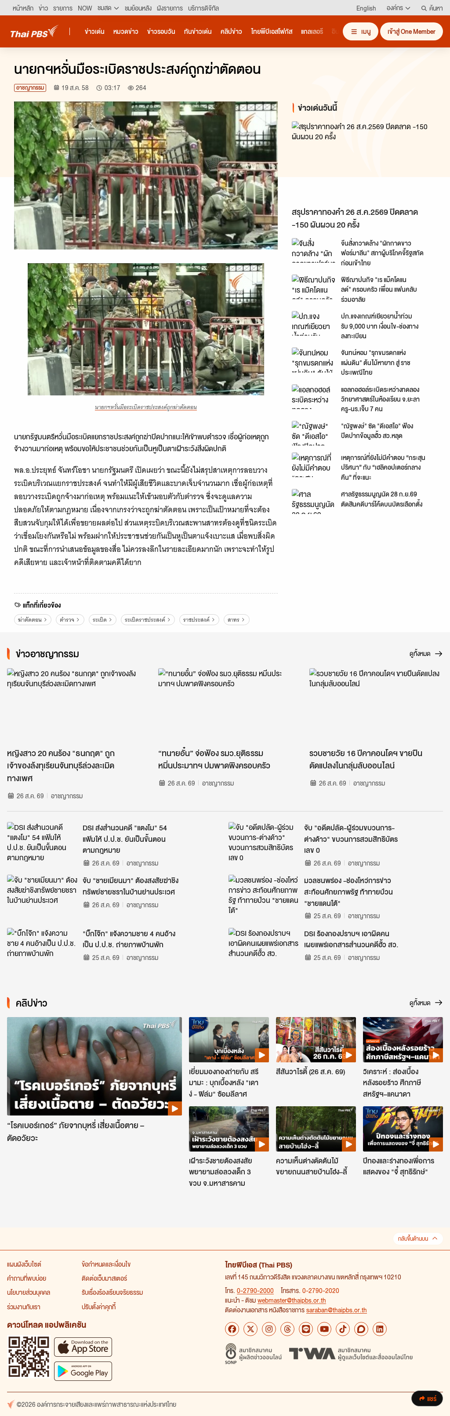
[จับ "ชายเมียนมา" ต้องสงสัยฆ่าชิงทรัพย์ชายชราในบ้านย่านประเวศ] (42, 894)
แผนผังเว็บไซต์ (24, 1264)
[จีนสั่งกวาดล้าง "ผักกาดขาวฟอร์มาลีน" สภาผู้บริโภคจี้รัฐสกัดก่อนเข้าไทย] (314, 250)
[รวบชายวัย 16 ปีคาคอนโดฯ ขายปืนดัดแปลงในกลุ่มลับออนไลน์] (376, 705)
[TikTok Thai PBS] (343, 1329)
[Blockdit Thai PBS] (361, 1329)
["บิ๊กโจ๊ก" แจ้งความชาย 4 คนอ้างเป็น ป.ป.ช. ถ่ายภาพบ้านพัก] (42, 947)
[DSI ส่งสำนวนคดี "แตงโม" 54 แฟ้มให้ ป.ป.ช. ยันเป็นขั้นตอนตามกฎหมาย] (42, 842)
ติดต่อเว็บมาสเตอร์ (104, 1278)
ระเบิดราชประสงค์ (145, 620)
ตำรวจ (67, 620)
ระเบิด (100, 620)
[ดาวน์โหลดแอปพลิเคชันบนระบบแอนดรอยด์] (83, 1371)
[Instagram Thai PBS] (269, 1329)
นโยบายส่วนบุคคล (28, 1292)
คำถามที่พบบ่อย (26, 1278)
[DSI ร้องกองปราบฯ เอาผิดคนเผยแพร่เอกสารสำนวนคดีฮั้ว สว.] (264, 947)
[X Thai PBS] (250, 1329)
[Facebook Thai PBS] (232, 1329)
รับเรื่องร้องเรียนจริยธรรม (112, 1292)
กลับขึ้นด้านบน (413, 1238)
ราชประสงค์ (196, 620)
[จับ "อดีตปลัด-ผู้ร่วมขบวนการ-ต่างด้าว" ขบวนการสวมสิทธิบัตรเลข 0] (264, 842)
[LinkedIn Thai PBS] (380, 1329)
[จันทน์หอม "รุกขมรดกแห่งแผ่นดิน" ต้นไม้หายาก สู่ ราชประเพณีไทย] (314, 360)
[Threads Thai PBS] (287, 1329)
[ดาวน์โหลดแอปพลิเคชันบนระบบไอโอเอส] (83, 1347)
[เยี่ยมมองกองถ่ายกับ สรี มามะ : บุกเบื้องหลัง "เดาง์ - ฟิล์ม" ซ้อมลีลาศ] (229, 1039)
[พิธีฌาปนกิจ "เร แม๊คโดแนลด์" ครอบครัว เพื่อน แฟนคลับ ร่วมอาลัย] (314, 287)
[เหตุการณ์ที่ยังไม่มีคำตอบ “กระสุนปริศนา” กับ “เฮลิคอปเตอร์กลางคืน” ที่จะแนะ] (314, 465)
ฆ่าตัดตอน (30, 620)
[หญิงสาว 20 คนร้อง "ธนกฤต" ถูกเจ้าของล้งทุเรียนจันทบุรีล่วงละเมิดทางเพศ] (74, 705)
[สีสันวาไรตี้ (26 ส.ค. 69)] (316, 1039)
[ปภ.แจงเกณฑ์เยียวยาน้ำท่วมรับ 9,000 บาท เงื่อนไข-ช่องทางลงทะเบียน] (314, 323)
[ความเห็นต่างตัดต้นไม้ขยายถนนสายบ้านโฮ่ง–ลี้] (316, 1128)
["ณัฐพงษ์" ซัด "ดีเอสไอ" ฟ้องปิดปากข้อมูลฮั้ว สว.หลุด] (314, 433)
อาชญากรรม (30, 87)
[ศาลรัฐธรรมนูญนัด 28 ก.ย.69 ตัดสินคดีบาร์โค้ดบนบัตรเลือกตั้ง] (314, 501)
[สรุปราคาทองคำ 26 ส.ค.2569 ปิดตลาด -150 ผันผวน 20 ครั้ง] (364, 162)
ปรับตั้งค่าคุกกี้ (99, 1306)
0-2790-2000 (255, 1290)
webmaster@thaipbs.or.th (292, 1300)
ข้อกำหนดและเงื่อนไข (106, 1264)
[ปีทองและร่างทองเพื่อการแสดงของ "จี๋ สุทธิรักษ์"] (403, 1128)
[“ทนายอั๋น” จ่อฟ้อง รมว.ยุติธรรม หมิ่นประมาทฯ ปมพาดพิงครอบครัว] (225, 705)
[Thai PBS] (35, 31)
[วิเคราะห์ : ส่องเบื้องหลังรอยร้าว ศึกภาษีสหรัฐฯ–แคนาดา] (403, 1039)
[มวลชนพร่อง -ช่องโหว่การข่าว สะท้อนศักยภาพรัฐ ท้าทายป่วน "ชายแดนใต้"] (264, 894)
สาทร (234, 620)
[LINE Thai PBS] (306, 1329)
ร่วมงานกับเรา (23, 1306)
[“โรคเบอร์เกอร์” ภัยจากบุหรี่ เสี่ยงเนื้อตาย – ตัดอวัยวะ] (94, 1066)
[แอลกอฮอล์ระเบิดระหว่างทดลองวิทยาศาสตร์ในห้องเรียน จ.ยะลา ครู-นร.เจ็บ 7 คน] (314, 396)
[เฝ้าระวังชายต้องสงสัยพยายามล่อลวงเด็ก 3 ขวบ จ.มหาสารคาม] (229, 1128)
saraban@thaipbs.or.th (336, 1309)
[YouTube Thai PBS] (324, 1329)
